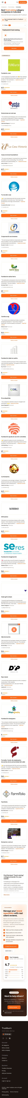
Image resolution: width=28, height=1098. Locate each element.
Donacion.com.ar (7, 842)
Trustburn (7, 1028)
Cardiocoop (5, 316)
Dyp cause (4, 677)
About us (4, 1058)
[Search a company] (17, 2)
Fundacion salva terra (8, 276)
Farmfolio (4, 802)
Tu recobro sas (6, 195)
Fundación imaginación (9, 557)
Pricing (3, 1070)
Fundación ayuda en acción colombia (13, 437)
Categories (3, 7)
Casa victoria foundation (9, 155)
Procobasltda (5, 398)
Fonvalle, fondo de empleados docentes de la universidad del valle (13, 761)
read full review (19, 80)
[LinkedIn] (9, 1038)
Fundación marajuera (8, 718)
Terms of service (14, 1091)
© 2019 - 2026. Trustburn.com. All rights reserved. (12, 1088)
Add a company (6, 1050)
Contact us (4, 1060)
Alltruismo (4, 517)
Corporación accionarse (9, 236)
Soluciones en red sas (8, 113)
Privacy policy (5, 1091)
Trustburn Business (7, 1068)
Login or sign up (6, 1081)
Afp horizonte (5, 637)
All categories (5, 1045)
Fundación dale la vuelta (9, 358)
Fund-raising (11, 7)
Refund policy (5, 1095)
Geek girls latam (6, 597)
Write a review (14, 95)
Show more (6, 894)
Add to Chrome (8, 1012)
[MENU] (2, 2)
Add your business (6, 1073)
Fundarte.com (6, 73)
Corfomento (5, 477)
